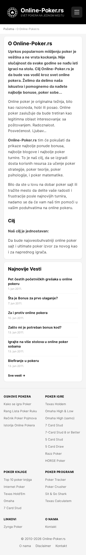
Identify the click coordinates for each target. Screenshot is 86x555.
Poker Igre (54, 396)
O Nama (51, 519)
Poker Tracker (55, 479)
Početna (8, 29)
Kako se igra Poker (17, 404)
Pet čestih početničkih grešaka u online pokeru (40, 281)
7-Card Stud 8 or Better (62, 432)
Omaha (9, 501)
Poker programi (59, 472)
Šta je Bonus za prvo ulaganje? (33, 298)
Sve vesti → (16, 375)
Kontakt (50, 526)
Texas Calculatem (58, 501)
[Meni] (76, 12)
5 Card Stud (54, 439)
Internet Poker (14, 487)
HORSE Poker (55, 460)
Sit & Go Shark (56, 494)
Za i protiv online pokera (27, 313)
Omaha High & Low (59, 411)
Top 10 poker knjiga (18, 479)
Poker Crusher (55, 487)
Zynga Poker (13, 526)
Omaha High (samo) (60, 418)
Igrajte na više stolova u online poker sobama (38, 344)
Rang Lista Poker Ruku (20, 411)
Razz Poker (53, 453)
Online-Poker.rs (42, 10)
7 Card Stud (54, 425)
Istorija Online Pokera (19, 425)
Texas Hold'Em (14, 494)
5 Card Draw (54, 446)
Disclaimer (43, 546)
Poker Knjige (15, 472)
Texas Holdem (55, 404)
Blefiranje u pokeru (23, 361)
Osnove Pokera (17, 396)
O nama (25, 546)
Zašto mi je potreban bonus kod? (34, 327)
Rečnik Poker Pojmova (20, 418)
